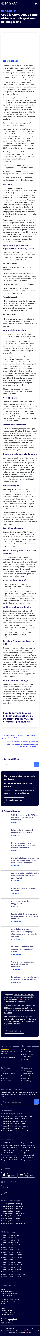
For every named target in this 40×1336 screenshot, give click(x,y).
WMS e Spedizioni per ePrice (12, 1221)
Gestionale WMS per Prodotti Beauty (14, 1128)
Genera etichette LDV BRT (11, 1237)
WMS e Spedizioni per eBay (11, 1211)
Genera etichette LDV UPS (11, 1242)
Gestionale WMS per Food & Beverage (15, 1119)
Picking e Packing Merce (10, 1157)
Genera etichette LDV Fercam (12, 1252)
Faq (4, 1076)
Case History (27, 1057)
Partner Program (28, 1054)
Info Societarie (27, 1071)
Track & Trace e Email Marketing (29, 1148)
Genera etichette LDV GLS (11, 1235)
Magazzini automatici (10, 1148)
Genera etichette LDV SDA (11, 1260)
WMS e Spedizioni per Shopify (12, 1204)
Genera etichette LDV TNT (11, 1247)
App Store (11, 1175)
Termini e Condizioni (29, 1076)
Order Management (9, 1155)
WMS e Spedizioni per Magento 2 (13, 1206)
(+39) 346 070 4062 (7, 1323)
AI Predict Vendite (8, 1152)
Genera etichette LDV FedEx (11, 1245)
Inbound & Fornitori (9, 1150)
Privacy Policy (27, 1078)
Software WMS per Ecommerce (13, 1114)
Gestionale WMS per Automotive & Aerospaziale (18, 1116)
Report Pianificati (28, 1155)
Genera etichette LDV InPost (12, 1267)
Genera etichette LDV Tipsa (11, 1272)
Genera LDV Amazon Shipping (12, 1257)
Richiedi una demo (14, 800)
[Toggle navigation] (36, 3)
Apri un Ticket (12, 1319)
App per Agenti (28, 1160)
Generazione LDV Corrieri (28, 1145)
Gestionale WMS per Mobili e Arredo (14, 1123)
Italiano (5, 1187)
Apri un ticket (7, 1081)
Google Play (28, 1175)
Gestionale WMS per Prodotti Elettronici (15, 1126)
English (5, 1193)
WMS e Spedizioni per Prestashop (14, 1213)
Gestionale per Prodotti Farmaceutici (14, 1121)
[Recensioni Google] (10, 1049)
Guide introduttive (9, 1073)
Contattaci (26, 1059)
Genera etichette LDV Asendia (12, 1255)
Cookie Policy (27, 1081)
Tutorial (5, 1078)
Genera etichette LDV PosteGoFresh (14, 1274)
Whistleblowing (28, 1073)
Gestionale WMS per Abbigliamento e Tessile (17, 1131)
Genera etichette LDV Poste (11, 1250)
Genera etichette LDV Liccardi (12, 1264)
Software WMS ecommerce (24, 995)
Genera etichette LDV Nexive (12, 1269)
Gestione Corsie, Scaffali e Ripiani (10, 1145)
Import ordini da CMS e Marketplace (10, 1160)
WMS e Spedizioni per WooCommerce (15, 1216)
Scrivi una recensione (8, 1057)
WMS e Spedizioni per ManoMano (14, 1223)
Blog (4, 1071)
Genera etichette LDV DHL (11, 1240)
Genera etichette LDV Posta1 (12, 1277)
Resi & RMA (26, 1150)
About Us (26, 1049)
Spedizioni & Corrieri (29, 1143)
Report (25, 1153)
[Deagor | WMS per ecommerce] (9, 3)
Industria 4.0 (27, 1052)
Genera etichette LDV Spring (12, 1262)
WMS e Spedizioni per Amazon (13, 1208)
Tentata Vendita (28, 1157)
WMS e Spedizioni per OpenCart (13, 1218)
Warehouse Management (7, 1143)
